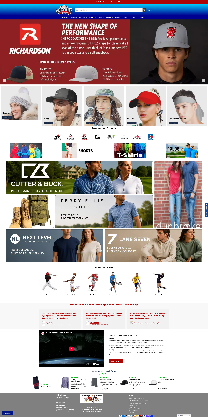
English (182, 415)
